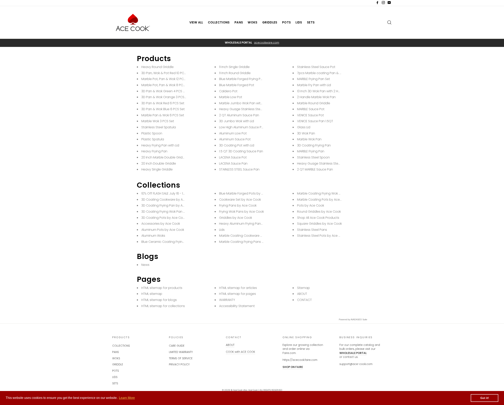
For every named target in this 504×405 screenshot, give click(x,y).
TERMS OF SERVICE (181, 358)
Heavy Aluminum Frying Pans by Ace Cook (251, 223)
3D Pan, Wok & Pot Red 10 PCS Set (166, 73)
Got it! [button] (484, 397)
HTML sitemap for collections (163, 306)
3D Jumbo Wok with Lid (236, 121)
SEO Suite (362, 319)
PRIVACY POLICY (179, 364)
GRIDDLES (269, 22)
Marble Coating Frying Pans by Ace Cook (250, 241)
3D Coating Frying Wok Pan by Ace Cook (172, 211)
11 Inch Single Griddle (234, 67)
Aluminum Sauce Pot (235, 139)
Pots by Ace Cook (310, 205)
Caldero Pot (228, 91)
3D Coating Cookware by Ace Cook (168, 199)
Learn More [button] (127, 397)
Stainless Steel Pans (312, 229)
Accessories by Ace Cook (160, 223)
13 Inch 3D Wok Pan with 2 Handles (322, 91)
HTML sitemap (151, 293)
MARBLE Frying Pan (310, 151)
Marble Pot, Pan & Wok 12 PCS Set (166, 79)
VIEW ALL (196, 22)
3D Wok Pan (306, 133)
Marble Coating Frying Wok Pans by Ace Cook (331, 193)
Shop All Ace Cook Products (318, 217)
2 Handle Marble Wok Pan (316, 97)
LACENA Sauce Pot (233, 157)
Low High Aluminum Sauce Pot (242, 127)
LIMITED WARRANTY (181, 352)
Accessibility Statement (237, 306)
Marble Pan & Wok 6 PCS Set (162, 115)
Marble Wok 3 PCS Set (157, 121)
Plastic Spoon (151, 133)
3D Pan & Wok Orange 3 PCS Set (165, 97)
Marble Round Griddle (313, 103)
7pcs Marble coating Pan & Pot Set (323, 73)
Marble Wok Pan (309, 139)
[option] (252, 43)
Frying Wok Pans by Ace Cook (241, 211)
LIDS (299, 22)
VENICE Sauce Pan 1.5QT (315, 121)
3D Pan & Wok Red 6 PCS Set (162, 103)
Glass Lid (303, 127)
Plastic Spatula (152, 139)
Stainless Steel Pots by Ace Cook (321, 235)
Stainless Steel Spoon (313, 157)
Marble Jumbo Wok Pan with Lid (243, 103)
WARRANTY (227, 300)
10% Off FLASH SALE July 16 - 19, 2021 (167, 193)
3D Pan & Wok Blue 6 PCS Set (163, 109)
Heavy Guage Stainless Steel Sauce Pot (249, 109)
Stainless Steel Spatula (158, 127)
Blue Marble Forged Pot (236, 85)
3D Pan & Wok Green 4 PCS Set (164, 91)
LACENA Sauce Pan (233, 163)
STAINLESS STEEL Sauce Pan (239, 169)
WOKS (253, 22)
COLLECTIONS (219, 22)
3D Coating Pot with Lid (236, 145)
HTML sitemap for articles (238, 288)
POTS (286, 22)
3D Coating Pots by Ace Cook (163, 217)
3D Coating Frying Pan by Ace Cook (168, 205)
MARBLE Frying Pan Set (313, 79)
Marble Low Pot (230, 97)
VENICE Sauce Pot (310, 115)
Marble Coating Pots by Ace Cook (323, 199)
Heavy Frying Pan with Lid (160, 145)
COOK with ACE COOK (240, 352)
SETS (311, 22)
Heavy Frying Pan (154, 151)
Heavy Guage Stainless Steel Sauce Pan (327, 163)
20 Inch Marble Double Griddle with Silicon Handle (178, 157)
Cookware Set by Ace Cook (240, 199)
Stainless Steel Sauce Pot (316, 67)
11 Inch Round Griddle (235, 73)
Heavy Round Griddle (157, 67)
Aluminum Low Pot (233, 133)
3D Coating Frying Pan (314, 145)
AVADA (354, 319)
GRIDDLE (117, 364)
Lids (222, 229)
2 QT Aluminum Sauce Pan (239, 115)
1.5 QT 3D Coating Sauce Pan (241, 151)
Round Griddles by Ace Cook (319, 211)
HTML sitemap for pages (237, 293)
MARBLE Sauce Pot (310, 109)
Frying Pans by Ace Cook (238, 205)
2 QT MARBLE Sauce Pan (315, 169)
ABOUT (302, 293)
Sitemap (303, 288)
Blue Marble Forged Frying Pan (242, 79)
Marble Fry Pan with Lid (314, 85)
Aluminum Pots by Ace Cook (162, 229)
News (145, 265)
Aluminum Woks (153, 235)
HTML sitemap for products (161, 288)
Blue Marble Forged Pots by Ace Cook (247, 193)
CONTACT (304, 300)
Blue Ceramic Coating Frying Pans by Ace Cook (177, 241)
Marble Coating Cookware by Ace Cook (249, 235)
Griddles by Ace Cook (235, 217)
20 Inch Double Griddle (158, 163)
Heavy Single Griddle (157, 169)
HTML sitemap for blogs (159, 300)
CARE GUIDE (176, 346)
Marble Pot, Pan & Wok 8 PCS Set (166, 85)
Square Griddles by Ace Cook (319, 223)
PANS (238, 22)
